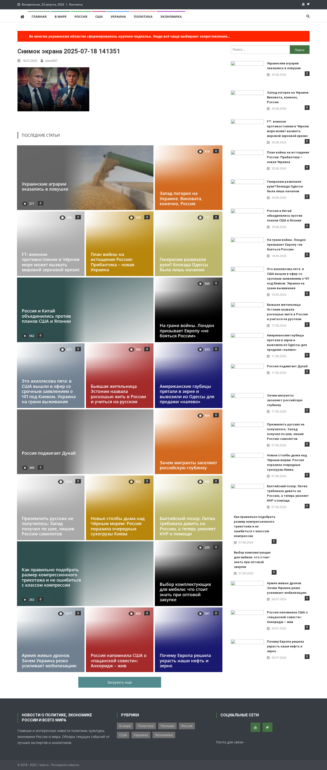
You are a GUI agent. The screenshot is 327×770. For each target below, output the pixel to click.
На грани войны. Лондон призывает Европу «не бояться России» (187, 331)
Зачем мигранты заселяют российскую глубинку (188, 465)
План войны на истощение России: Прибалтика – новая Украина (112, 261)
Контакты (76, 4)
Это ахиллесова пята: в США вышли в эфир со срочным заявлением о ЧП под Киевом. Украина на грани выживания (49, 391)
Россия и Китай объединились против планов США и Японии (46, 316)
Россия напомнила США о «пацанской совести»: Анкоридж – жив (119, 660)
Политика (143, 16)
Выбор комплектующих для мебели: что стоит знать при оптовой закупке (185, 592)
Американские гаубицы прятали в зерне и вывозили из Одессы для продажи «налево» (187, 394)
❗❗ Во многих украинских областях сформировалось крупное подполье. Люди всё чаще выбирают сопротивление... (125, 36)
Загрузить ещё (119, 682)
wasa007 (51, 60)
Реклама (167, 726)
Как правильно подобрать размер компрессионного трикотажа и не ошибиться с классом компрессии (51, 577)
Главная (39, 16)
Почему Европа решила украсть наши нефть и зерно (185, 660)
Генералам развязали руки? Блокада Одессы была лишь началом (184, 264)
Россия (80, 16)
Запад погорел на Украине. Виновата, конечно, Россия (181, 198)
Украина (118, 16)
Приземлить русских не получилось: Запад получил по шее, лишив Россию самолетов (48, 526)
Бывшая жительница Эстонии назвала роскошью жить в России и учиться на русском (118, 394)
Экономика (171, 16)
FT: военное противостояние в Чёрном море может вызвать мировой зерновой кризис (51, 261)
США (99, 16)
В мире (61, 16)
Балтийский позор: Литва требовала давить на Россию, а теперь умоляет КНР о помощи (188, 526)
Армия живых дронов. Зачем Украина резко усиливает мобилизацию (49, 660)
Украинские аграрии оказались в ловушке (45, 186)
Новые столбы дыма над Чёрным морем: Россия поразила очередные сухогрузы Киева (118, 526)
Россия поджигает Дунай (49, 453)
